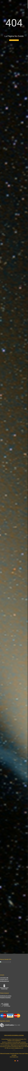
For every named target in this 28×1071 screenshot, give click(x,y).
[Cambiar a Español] (15, 1061)
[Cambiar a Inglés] (17, 1061)
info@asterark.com (4, 981)
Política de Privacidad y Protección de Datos (9, 1053)
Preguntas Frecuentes (5, 997)
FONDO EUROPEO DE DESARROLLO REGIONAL (14, 1035)
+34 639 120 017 (4, 979)
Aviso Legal (21, 1053)
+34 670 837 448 (4, 977)
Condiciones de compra (5, 996)
